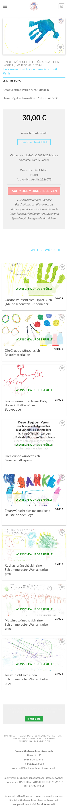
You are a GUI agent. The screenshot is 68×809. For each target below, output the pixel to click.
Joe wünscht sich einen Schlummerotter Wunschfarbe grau (26, 679)
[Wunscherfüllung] (62, 6)
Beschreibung (12, 80)
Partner (49, 738)
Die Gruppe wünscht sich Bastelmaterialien (22, 353)
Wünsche (24, 65)
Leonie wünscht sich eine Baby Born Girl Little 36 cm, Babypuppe (26, 405)
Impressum (11, 735)
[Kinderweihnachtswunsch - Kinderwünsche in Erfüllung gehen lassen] (34, 6)
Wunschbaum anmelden (34, 741)
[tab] (34, 80)
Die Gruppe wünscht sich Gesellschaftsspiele (22, 458)
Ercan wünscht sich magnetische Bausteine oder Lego (27, 513)
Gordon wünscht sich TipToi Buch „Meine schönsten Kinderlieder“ (28, 302)
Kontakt (57, 735)
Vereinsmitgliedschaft (28, 738)
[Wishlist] (60, 47)
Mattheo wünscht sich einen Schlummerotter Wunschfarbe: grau (27, 624)
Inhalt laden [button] (34, 718)
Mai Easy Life (39, 804)
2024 (38, 65)
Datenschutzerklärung (35, 735)
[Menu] (5, 6)
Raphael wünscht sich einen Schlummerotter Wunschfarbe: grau (27, 569)
